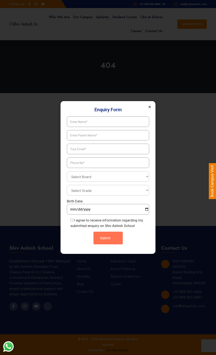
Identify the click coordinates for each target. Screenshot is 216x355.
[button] (149, 107)
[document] (108, 177)
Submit (105, 238)
